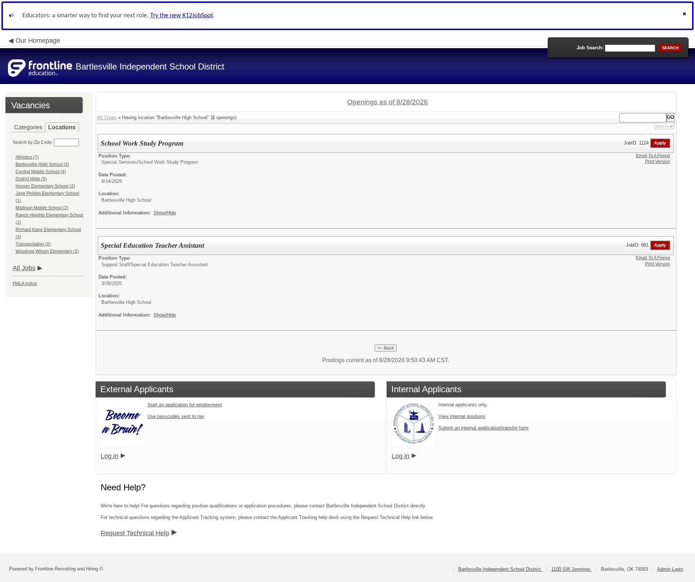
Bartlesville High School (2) (42, 164)
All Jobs (24, 268)
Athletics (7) (27, 157)
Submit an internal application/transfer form (483, 428)
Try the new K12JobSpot (181, 15)
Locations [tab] (62, 127)
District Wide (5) (31, 178)
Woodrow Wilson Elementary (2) (47, 251)
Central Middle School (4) (41, 171)
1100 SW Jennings (571, 569)
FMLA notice (25, 283)
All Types (107, 117)
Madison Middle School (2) (42, 207)
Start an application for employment (184, 404)
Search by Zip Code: (33, 142)
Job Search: (590, 47)
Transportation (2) (33, 244)
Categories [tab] (28, 127)
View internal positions (461, 416)
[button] (685, 16)
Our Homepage (38, 40)
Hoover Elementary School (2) (45, 186)
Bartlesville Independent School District (500, 569)
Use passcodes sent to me (175, 416)
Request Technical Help (135, 533)
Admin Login (670, 569)
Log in (109, 456)
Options (662, 126)
